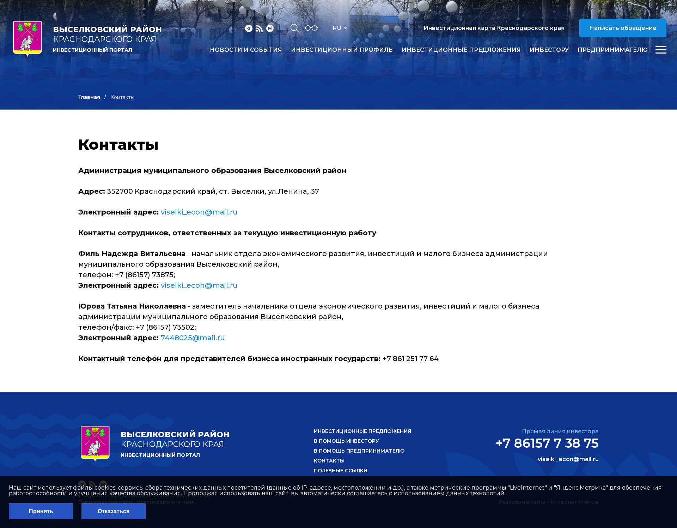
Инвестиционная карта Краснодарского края (494, 28)
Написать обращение (623, 28)
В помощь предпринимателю (359, 451)
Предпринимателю (613, 50)
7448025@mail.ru (193, 338)
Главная (89, 97)
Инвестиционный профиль (342, 50)
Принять (41, 511)
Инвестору (549, 50)
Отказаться (113, 511)
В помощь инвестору (346, 441)
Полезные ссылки (340, 470)
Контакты (329, 461)
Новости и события (246, 50)
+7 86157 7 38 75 (547, 443)
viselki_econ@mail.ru (199, 212)
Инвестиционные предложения (461, 50)
